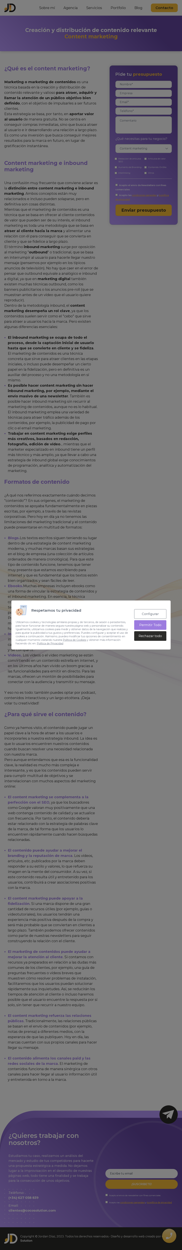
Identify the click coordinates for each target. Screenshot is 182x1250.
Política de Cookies (74, 640)
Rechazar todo (150, 636)
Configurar (150, 614)
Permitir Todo (150, 625)
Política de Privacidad (50, 643)
